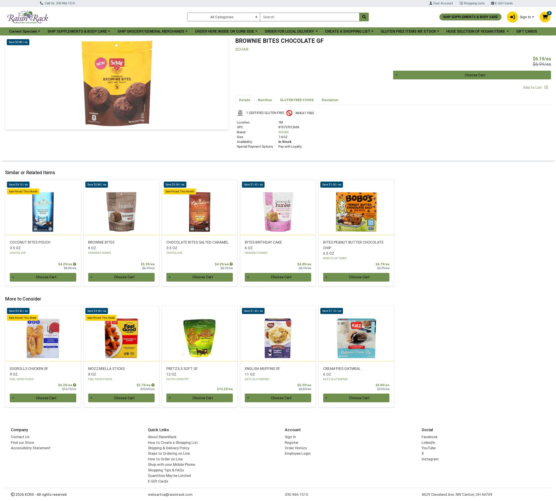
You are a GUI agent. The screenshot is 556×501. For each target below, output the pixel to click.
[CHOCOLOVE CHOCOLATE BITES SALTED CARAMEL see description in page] (199, 207)
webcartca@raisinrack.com (170, 494)
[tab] (244, 99)
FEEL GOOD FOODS (21, 379)
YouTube (429, 448)
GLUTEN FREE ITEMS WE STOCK (408, 31)
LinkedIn (428, 442)
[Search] (364, 17)
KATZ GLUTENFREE (257, 379)
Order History (296, 448)
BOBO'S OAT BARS (334, 258)
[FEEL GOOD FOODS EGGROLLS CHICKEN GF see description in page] (43, 333)
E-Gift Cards (503, 3)
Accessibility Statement (30, 448)
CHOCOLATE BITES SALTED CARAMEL (197, 245)
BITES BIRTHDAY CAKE (263, 245)
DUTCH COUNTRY (177, 379)
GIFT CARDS (526, 31)
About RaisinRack (162, 437)
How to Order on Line (165, 459)
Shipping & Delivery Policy (168, 448)
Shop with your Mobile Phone (171, 464)
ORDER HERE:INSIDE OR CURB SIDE (224, 31)
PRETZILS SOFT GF (182, 371)
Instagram (430, 459)
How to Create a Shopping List (173, 442)
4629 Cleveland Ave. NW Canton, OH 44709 (457, 494)
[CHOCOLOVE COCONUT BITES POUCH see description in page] (43, 207)
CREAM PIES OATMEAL (342, 371)
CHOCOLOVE (18, 252)
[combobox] (309, 17)
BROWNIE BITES (101, 245)
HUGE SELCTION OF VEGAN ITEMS (476, 31)
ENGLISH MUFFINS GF (262, 371)
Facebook (429, 437)
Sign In (290, 437)
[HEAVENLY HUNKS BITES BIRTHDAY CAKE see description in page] (278, 207)
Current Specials (23, 31)
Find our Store (22, 442)
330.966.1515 (296, 494)
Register (292, 442)
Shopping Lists (474, 3)
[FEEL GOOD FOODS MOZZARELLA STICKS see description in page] (121, 333)
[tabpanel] (393, 131)
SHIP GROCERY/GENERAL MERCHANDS (150, 31)
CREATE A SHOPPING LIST (347, 31)
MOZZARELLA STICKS (106, 371)
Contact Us (20, 437)
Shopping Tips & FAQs (166, 470)
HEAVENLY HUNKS (99, 252)
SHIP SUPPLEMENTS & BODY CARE (77, 31)
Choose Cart (475, 75)
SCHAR (283, 132)
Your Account (442, 3)
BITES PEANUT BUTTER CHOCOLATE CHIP (353, 248)
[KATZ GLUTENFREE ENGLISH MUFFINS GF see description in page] (278, 333)
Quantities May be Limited (169, 475)
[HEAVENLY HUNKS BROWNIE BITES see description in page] (121, 207)
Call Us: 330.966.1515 (59, 3)
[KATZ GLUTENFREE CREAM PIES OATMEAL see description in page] (356, 333)
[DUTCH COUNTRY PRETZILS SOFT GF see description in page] (199, 333)
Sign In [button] (525, 17)
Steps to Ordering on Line (169, 453)
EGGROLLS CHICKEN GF (29, 371)
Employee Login (298, 453)
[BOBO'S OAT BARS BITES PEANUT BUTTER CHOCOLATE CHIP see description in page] (356, 207)
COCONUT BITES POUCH (30, 245)
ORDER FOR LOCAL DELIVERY (290, 31)
